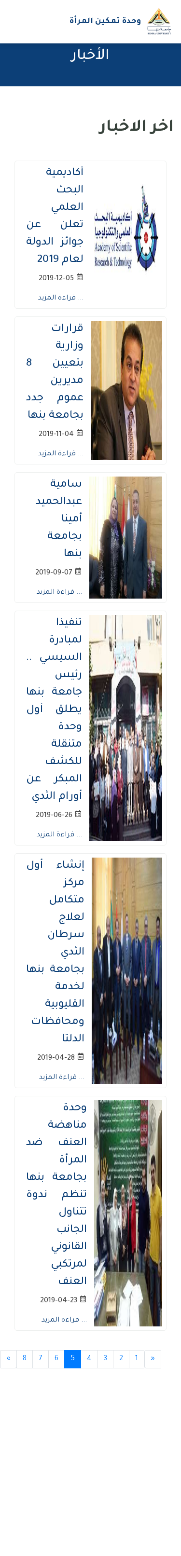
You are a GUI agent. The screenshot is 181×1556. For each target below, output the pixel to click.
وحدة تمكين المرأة (105, 21)
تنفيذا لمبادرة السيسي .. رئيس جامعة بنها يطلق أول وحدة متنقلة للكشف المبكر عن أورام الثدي (54, 710)
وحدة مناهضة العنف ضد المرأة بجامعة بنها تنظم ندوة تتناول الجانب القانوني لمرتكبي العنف (56, 1195)
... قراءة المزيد (61, 298)
